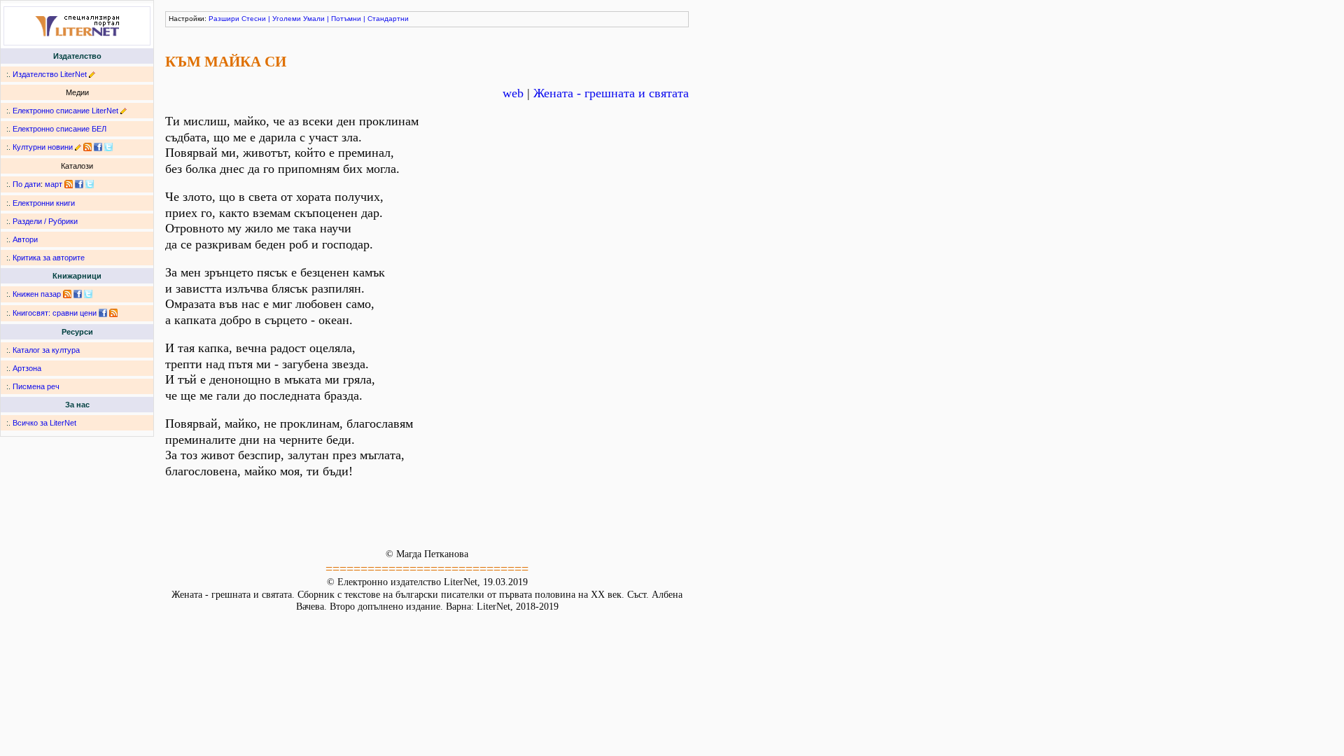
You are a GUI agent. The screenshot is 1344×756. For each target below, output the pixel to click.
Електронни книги (44, 203)
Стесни (253, 18)
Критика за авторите (49, 257)
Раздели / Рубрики (45, 221)
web (513, 93)
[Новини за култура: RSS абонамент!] (87, 147)
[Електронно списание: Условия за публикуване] (123, 110)
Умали (314, 18)
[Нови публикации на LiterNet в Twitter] (89, 184)
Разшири (224, 18)
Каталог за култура (46, 350)
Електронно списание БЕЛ (59, 129)
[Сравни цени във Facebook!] (103, 313)
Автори (25, 239)
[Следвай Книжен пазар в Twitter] (88, 294)
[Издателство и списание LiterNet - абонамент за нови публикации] (68, 184)
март (53, 184)
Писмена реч (36, 386)
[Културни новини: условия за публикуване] (78, 147)
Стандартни (388, 18)
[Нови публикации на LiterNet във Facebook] (79, 184)
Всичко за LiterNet (44, 423)
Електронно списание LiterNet (65, 110)
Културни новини (43, 147)
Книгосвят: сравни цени (55, 313)
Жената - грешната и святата (611, 93)
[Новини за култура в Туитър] (108, 147)
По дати (27, 184)
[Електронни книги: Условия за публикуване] (92, 74)
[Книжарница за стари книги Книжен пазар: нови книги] (67, 294)
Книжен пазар (37, 294)
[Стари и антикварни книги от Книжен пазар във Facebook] (78, 294)
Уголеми (286, 18)
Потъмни (346, 18)
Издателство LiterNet (50, 74)
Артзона (27, 368)
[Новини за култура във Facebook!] (98, 147)
